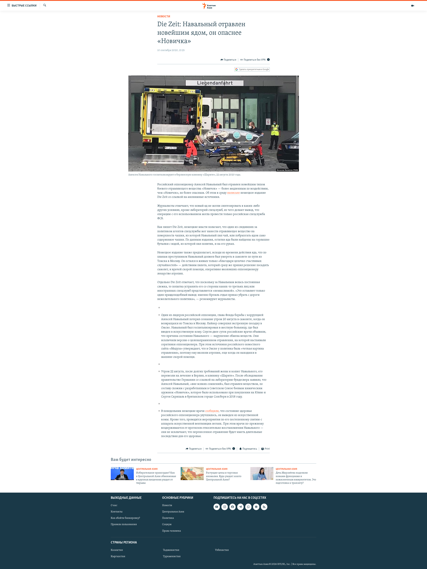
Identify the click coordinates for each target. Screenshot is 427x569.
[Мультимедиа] (413, 5)
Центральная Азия (147, 469)
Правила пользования (124, 524)
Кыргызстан (118, 556)
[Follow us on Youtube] (217, 507)
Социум (166, 524)
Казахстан (117, 550)
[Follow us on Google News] (256, 507)
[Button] (228, 60)
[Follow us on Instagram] (224, 507)
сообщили (212, 411)
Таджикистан (171, 550)
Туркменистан (172, 556)
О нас (114, 505)
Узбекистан (222, 550)
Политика (168, 518)
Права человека (171, 530)
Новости (163, 16)
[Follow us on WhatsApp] (248, 507)
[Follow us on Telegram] (240, 507)
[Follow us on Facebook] (232, 507)
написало (233, 193)
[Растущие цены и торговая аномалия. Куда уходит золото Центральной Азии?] (192, 473)
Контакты (116, 511)
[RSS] (264, 507)
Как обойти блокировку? (125, 518)
